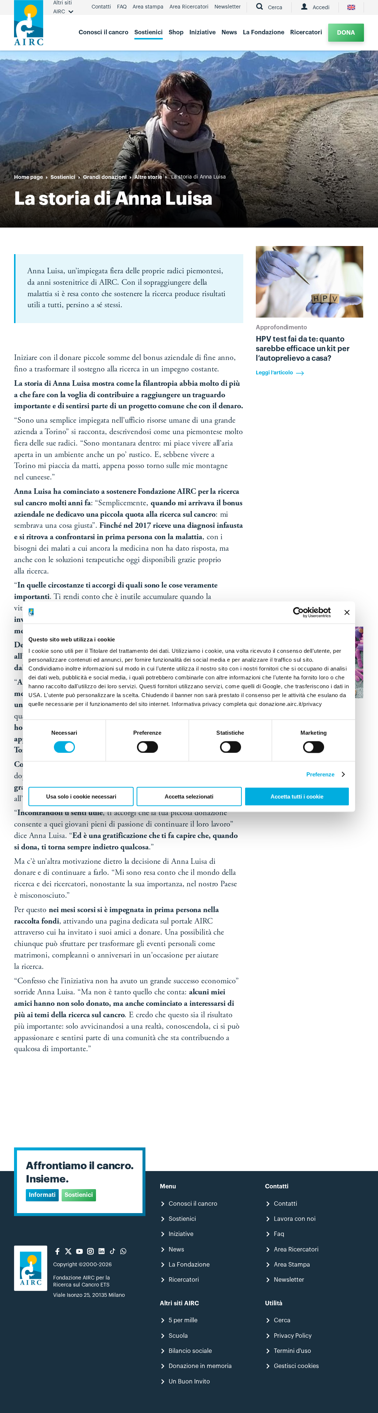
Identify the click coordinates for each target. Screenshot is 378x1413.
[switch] (147, 747)
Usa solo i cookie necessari (81, 796)
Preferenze (320, 774)
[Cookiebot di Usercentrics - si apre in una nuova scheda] (298, 612)
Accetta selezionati (189, 796)
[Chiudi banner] (347, 612)
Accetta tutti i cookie (297, 796)
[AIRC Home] (28, 25)
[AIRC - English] (351, 7)
